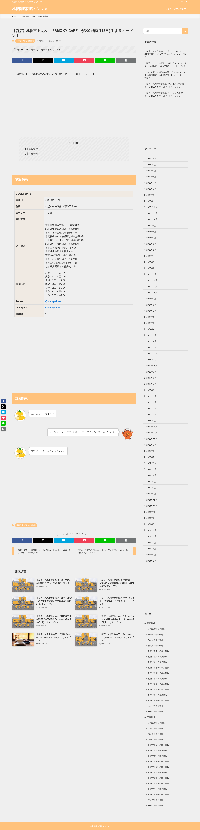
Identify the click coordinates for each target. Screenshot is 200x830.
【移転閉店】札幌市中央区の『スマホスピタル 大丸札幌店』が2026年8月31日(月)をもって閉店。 (164, 75)
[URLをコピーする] (126, 60)
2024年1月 (151, 347)
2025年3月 (151, 262)
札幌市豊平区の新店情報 (158, 700)
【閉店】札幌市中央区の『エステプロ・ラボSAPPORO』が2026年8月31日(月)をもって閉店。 (165, 54)
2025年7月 (151, 237)
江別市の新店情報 (155, 706)
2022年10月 (152, 438)
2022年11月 (152, 432)
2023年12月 (152, 353)
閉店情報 (151, 717)
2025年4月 (151, 255)
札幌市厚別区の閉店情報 (158, 761)
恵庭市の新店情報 (155, 645)
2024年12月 (152, 280)
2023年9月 (151, 371)
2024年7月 (151, 310)
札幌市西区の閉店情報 (157, 789)
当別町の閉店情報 (155, 734)
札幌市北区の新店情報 (157, 656)
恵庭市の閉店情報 (155, 739)
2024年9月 (151, 298)
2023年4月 (151, 402)
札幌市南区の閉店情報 (157, 756)
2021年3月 (151, 554)
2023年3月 (151, 408)
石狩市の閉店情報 (155, 805)
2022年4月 (151, 475)
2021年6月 (151, 536)
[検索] (186, 1)
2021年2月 (151, 560)
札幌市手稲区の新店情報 (158, 673)
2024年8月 (151, 304)
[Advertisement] (74, 106)
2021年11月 (152, 505)
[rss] (182, 1)
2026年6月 (151, 170)
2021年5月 (151, 542)
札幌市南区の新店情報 (157, 662)
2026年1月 (151, 201)
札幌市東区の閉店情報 (157, 772)
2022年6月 (151, 463)
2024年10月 (152, 292)
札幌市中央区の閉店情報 (158, 745)
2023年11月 (152, 359)
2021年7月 (151, 530)
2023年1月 (151, 420)
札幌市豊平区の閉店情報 (158, 794)
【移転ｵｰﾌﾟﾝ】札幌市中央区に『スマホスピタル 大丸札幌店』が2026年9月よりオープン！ (165, 64)
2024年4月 (151, 329)
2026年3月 (151, 188)
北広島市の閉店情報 (156, 723)
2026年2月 (151, 194)
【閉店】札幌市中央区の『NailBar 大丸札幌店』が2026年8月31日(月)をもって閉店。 (164, 85)
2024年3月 (151, 335)
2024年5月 (151, 322)
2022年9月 (151, 444)
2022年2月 (151, 487)
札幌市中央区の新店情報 (25, 41)
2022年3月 (151, 481)
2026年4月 (151, 182)
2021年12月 (152, 499)
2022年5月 (151, 469)
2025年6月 (151, 243)
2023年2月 (151, 414)
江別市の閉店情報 (155, 800)
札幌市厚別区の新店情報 (158, 667)
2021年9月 (151, 517)
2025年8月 (151, 231)
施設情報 (33, 148)
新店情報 (151, 623)
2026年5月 (151, 176)
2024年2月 (151, 341)
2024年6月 (151, 316)
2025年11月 (152, 213)
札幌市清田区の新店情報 (158, 684)
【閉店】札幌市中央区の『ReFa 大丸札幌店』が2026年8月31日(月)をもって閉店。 (163, 94)
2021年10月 (152, 511)
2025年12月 (152, 207)
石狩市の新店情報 (155, 711)
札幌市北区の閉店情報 (157, 750)
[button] (22, 60)
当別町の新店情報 (155, 640)
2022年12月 (152, 426)
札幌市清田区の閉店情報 (158, 778)
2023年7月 (151, 383)
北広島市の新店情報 (156, 629)
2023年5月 (151, 396)
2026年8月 (151, 158)
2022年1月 (151, 493)
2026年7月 (151, 164)
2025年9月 (151, 225)
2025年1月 (151, 274)
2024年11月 (152, 286)
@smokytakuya (53, 301)
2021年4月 (151, 548)
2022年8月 (151, 450)
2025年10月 (152, 219)
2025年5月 (151, 249)
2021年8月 (151, 524)
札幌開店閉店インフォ (30, 8)
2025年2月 (151, 268)
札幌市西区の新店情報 (157, 695)
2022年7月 (151, 457)
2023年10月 (152, 365)
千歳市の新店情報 (155, 634)
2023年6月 (151, 389)
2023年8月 (151, 377)
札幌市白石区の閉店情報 (158, 783)
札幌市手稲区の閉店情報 (158, 767)
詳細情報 (33, 153)
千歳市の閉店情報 (155, 728)
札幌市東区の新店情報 (157, 678)
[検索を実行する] (185, 31)
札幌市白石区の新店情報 (158, 689)
